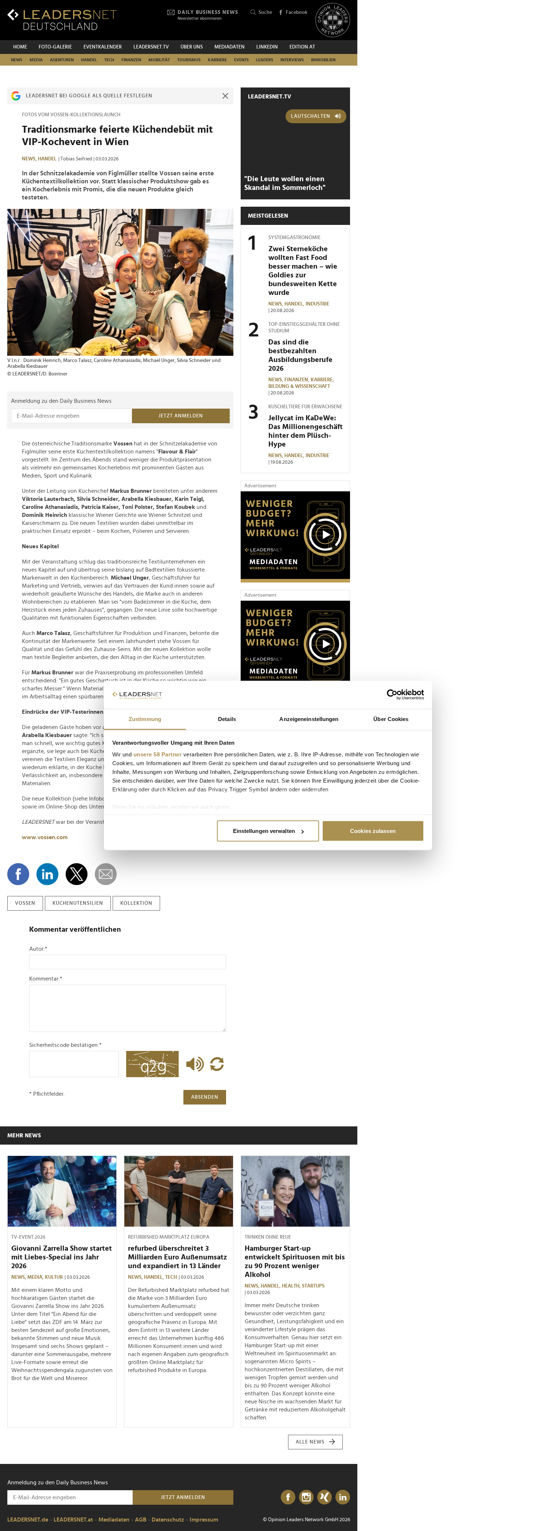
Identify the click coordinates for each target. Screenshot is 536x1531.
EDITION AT (302, 47)
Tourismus (189, 60)
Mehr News (24, 1135)
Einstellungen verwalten (264, 831)
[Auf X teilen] (77, 874)
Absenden (204, 1097)
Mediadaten (229, 47)
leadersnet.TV (151, 47)
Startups (313, 1286)
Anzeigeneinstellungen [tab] (308, 719)
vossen (25, 903)
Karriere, (323, 379)
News (16, 60)
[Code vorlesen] (193, 1064)
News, (30, 158)
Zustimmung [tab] (145, 719)
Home (20, 47)
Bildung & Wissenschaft (299, 386)
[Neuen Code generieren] (217, 1064)
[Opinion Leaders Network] (332, 20)
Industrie (317, 304)
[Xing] (324, 1497)
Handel (89, 60)
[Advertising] (295, 537)
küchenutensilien (78, 903)
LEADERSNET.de (27, 1520)
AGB (140, 1520)
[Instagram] (306, 1497)
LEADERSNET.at (73, 1520)
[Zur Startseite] (62, 19)
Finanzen (131, 60)
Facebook (296, 12)
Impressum (204, 1520)
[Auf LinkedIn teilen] (47, 874)
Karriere (217, 60)
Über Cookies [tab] (390, 719)
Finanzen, (297, 379)
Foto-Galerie (55, 47)
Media (36, 60)
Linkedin (267, 47)
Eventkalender (102, 47)
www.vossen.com (44, 837)
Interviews (292, 60)
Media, (36, 1277)
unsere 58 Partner (157, 754)
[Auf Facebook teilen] (18, 874)
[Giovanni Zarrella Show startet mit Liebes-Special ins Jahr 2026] (62, 1191)
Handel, (295, 304)
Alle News (310, 1442)
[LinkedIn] (342, 1497)
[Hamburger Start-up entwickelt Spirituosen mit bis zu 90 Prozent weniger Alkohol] (295, 1191)
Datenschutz (168, 1520)
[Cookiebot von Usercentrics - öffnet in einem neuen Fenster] (392, 694)
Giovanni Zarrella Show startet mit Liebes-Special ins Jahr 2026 (61, 1257)
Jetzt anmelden (181, 415)
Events (241, 60)
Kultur (54, 1277)
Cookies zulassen (373, 831)
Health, (292, 1286)
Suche (265, 12)
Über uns (191, 47)
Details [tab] (227, 719)
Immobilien (323, 60)
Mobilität (159, 60)
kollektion (136, 903)
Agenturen (62, 60)
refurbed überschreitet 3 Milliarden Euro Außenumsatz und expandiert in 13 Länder (177, 1257)
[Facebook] (288, 1497)
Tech (109, 60)
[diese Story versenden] (106, 874)
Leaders (264, 60)
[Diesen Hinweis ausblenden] (225, 95)
